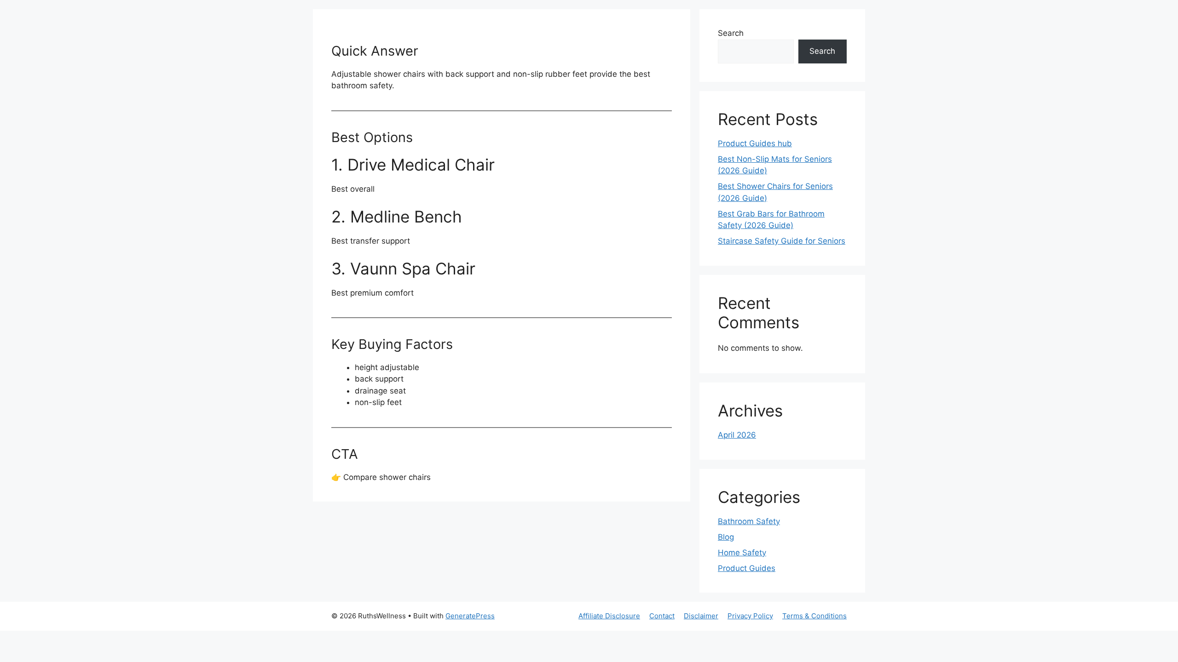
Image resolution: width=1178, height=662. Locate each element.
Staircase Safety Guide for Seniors (781, 240)
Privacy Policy (750, 615)
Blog (726, 537)
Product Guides (746, 568)
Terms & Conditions (814, 615)
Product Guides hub (755, 143)
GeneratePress (470, 615)
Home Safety (742, 552)
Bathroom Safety (749, 521)
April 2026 (737, 434)
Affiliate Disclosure (609, 615)
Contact (662, 615)
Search (731, 33)
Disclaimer (701, 615)
